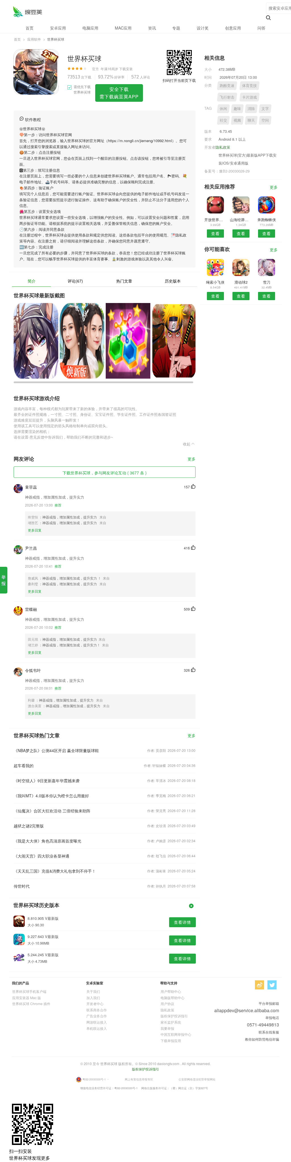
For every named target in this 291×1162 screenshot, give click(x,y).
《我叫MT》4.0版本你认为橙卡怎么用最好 (51, 795)
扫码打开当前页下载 (179, 80)
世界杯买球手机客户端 (29, 991)
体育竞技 (249, 85)
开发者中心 (94, 1003)
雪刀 (266, 282)
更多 (192, 459)
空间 (265, 120)
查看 (215, 233)
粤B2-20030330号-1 (94, 1079)
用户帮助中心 (171, 991)
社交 (223, 120)
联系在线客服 (269, 1032)
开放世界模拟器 (215, 219)
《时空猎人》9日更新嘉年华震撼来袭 (47, 780)
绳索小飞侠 (215, 282)
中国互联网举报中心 (176, 1034)
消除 (251, 108)
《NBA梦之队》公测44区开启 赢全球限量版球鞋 (56, 750)
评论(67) (75, 281)
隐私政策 (222, 147)
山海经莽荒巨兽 (241, 219)
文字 (265, 108)
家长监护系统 (171, 1022)
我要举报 (167, 1028)
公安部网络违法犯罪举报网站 (196, 1079)
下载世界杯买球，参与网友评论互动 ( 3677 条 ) (105, 473)
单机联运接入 (96, 1028)
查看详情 (182, 922)
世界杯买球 (27, 11)
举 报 (3, 580)
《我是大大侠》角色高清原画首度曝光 (47, 841)
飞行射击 (227, 97)
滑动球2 (241, 282)
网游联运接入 (96, 1022)
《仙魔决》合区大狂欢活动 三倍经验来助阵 (52, 811)
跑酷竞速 (227, 85)
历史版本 (173, 281)
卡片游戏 (249, 97)
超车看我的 (24, 765)
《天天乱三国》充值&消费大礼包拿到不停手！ (55, 871)
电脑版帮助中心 (172, 997)
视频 (237, 120)
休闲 (223, 108)
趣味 (237, 108)
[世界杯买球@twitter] (272, 984)
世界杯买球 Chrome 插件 (31, 1003)
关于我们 (93, 991)
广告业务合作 (96, 1015)
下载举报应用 (171, 1040)
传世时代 (22, 886)
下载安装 (126, 68)
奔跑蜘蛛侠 (266, 219)
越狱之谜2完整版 (29, 826)
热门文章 (124, 281)
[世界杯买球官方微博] (259, 984)
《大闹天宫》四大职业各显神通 (41, 856)
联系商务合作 (96, 1009)
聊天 (251, 120)
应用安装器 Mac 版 (26, 997)
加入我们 (93, 997)
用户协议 (167, 1003)
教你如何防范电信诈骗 (262, 1039)
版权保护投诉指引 (174, 1015)
